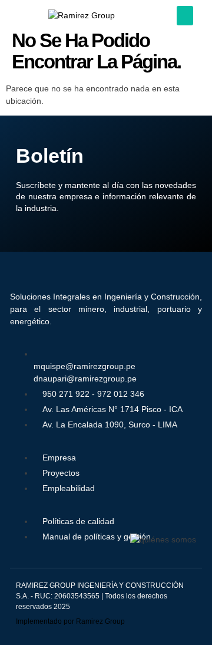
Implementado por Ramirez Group (70, 621)
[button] (185, 15)
